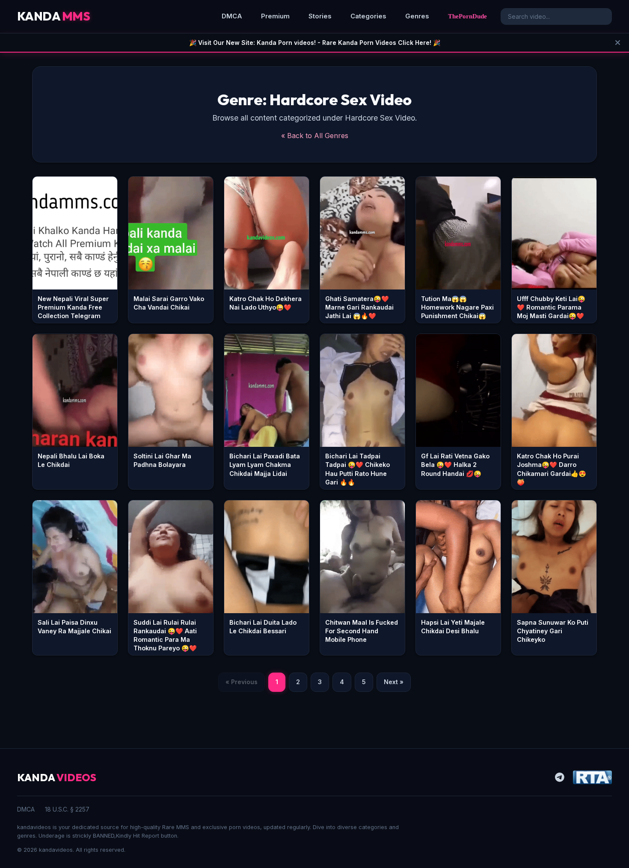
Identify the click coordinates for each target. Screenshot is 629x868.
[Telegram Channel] (559, 777)
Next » (394, 681)
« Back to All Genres (314, 135)
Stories (320, 16)
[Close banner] (617, 42)
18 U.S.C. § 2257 (67, 809)
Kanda (53, 16)
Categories (368, 16)
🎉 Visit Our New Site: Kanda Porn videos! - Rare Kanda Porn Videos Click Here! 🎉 (314, 42)
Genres (417, 16)
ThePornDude (467, 16)
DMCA (232, 16)
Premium (275, 16)
